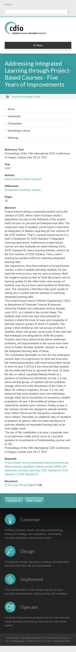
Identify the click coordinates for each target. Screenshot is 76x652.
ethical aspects (13, 466)
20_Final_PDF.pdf (18, 485)
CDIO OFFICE (12, 638)
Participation (15, 123)
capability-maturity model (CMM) (42, 466)
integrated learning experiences (49, 462)
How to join (34, 500)
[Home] (26, 28)
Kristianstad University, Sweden (23, 190)
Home (15, 96)
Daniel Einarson (14, 179)
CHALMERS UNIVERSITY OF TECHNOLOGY (41, 638)
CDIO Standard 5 (51, 470)
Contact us (14, 500)
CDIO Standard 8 (28, 474)
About (11, 109)
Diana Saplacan (33, 179)
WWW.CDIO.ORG (61, 641)
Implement (14, 116)
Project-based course (17, 462)
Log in (8, 4)
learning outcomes (29, 470)
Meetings (13, 137)
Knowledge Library (30, 96)
